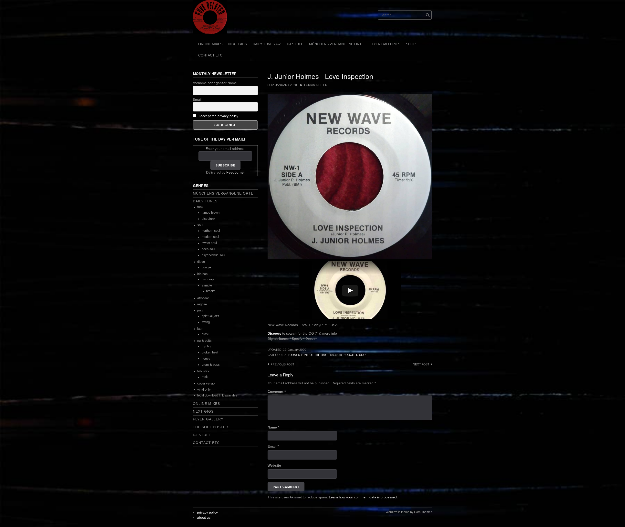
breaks (211, 291)
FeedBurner (235, 172)
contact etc (210, 55)
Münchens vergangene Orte (336, 44)
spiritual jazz (210, 316)
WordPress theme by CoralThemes (409, 512)
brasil (205, 334)
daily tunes (205, 201)
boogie (349, 355)
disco (360, 355)
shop (411, 44)
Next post (421, 364)
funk (200, 207)
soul (200, 225)
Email (273, 446)
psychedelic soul (213, 255)
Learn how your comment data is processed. (363, 497)
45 (340, 355)
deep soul (208, 249)
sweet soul (209, 243)
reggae (202, 304)
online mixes (210, 44)
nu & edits (204, 340)
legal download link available (217, 395)
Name (273, 427)
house (206, 358)
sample (207, 285)
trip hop (207, 346)
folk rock (203, 371)
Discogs (274, 333)
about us (203, 517)
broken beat (210, 352)
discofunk (208, 218)
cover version (206, 383)
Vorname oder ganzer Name (215, 83)
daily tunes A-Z (267, 44)
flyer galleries (385, 44)
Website (274, 465)
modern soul (210, 237)
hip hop (202, 274)
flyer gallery (208, 419)
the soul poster (210, 427)
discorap (208, 279)
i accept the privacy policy (218, 116)
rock (205, 377)
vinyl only (204, 389)
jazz (200, 310)
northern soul (211, 230)
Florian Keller (314, 85)
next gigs (237, 44)
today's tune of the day (307, 355)
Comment (277, 392)
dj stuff (295, 44)
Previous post (282, 364)
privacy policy (207, 512)
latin (200, 328)
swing (206, 322)
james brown (210, 212)
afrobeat (203, 298)
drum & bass (211, 364)
